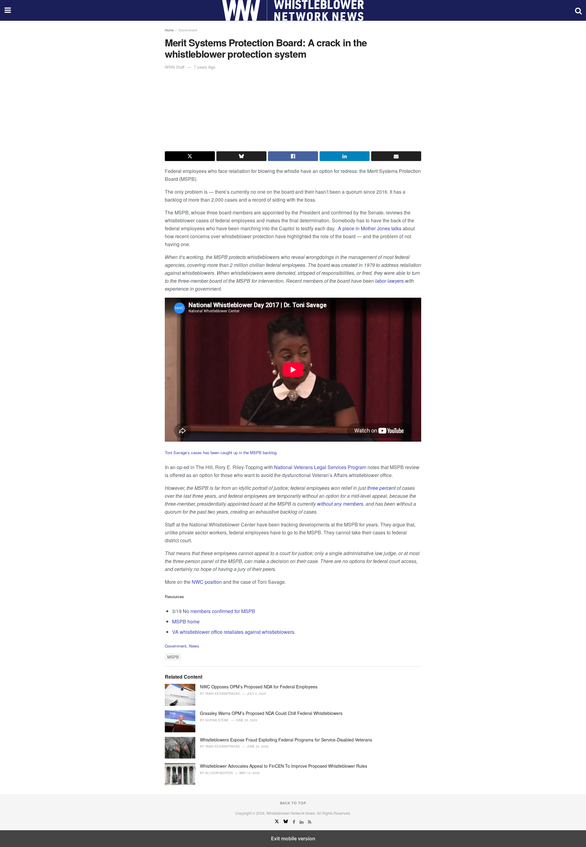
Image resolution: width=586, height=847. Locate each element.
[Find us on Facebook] (294, 822)
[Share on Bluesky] (241, 156)
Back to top (293, 802)
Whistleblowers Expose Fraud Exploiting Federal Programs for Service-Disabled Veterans (286, 740)
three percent (381, 487)
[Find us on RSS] (309, 822)
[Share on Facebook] (293, 156)
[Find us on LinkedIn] (302, 822)
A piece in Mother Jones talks (369, 228)
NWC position (207, 581)
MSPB (173, 657)
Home (169, 29)
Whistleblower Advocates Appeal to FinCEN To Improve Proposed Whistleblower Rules (283, 766)
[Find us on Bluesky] (286, 822)
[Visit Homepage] (293, 10)
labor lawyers (389, 280)
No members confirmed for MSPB (219, 611)
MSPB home (186, 621)
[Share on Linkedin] (345, 156)
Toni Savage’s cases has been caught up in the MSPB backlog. (221, 452)
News (194, 646)
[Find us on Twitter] (277, 822)
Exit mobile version (293, 838)
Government (188, 29)
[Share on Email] (396, 156)
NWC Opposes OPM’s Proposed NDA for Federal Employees (258, 687)
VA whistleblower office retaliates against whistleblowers (233, 631)
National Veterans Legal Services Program (320, 467)
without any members (340, 503)
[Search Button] (578, 10)
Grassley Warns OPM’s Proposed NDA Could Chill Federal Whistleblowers (271, 713)
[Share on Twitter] (190, 156)
